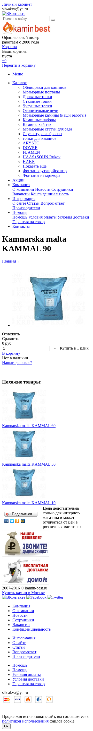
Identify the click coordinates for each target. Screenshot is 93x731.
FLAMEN (31, 152)
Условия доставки (73, 217)
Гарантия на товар (28, 222)
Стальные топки (37, 101)
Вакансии (21, 194)
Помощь (19, 212)
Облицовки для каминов (44, 87)
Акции (18, 180)
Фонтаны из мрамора (41, 175)
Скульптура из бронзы (42, 134)
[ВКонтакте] (6, 521)
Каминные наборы (39, 120)
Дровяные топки (37, 96)
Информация (23, 198)
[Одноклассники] (17, 521)
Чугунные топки (37, 106)
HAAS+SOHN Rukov (41, 157)
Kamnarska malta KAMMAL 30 (29, 464)
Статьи (33, 203)
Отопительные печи (40, 110)
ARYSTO (31, 143)
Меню (17, 74)
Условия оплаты (42, 217)
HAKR (29, 161)
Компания (21, 184)
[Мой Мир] (23, 521)
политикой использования (25, 721)
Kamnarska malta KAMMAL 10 (29, 503)
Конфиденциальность (50, 194)
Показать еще (35, 166)
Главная (9, 261)
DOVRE (30, 147)
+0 (4, 60)
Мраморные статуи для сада (47, 129)
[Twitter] (12, 521)
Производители (26, 208)
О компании (23, 189)
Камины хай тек (37, 124)
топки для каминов (40, 138)
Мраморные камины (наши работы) (54, 115)
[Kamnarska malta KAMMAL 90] (48, 325)
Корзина (9, 47)
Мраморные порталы (41, 92)
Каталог (19, 83)
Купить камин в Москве (23, 592)
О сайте (19, 203)
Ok (6, 726)
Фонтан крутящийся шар (45, 171)
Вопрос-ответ (53, 203)
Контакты (21, 226)
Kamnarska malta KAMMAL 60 (29, 425)
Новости (42, 189)
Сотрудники (62, 189)
